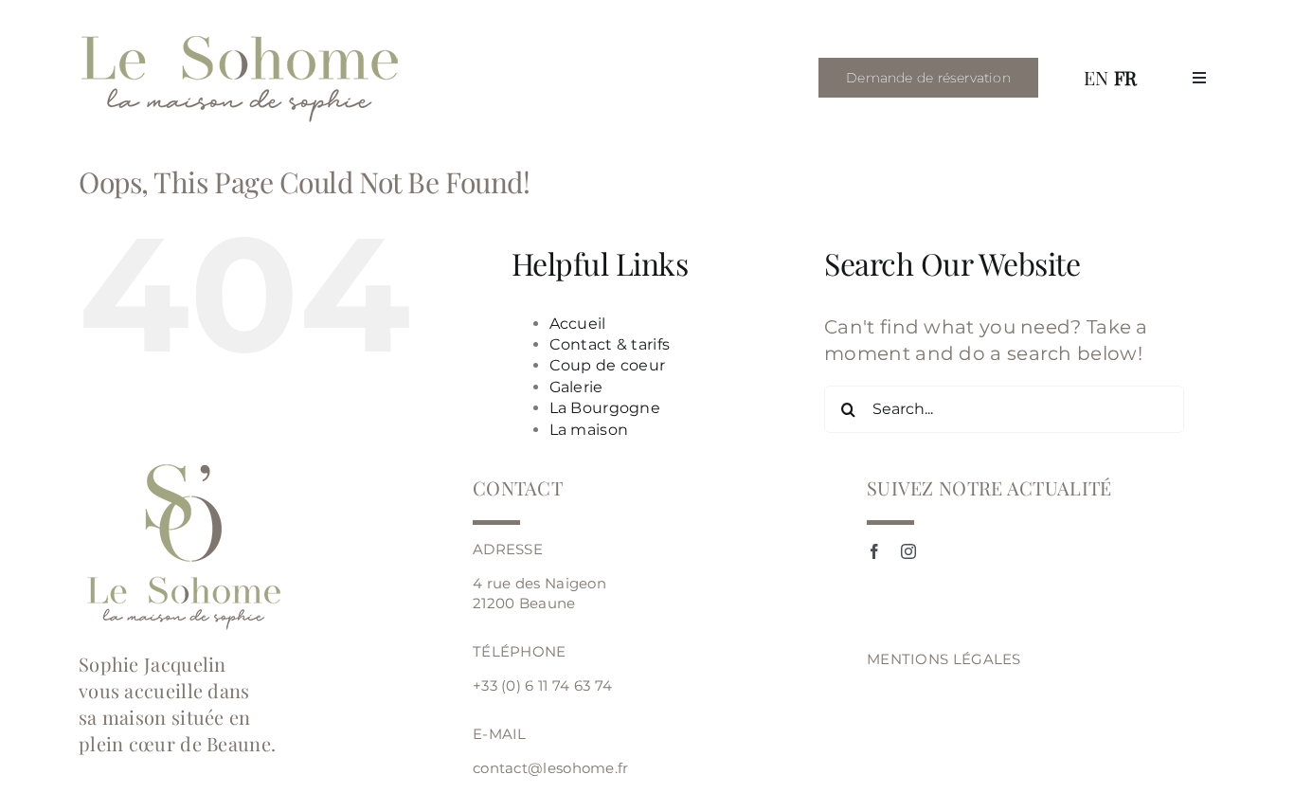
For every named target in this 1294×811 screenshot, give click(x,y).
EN (1096, 77)
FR (1126, 77)
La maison (589, 430)
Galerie (576, 387)
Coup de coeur (607, 365)
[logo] (242, 38)
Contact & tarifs (610, 344)
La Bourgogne (605, 408)
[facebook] (874, 551)
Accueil (577, 324)
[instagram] (908, 551)
